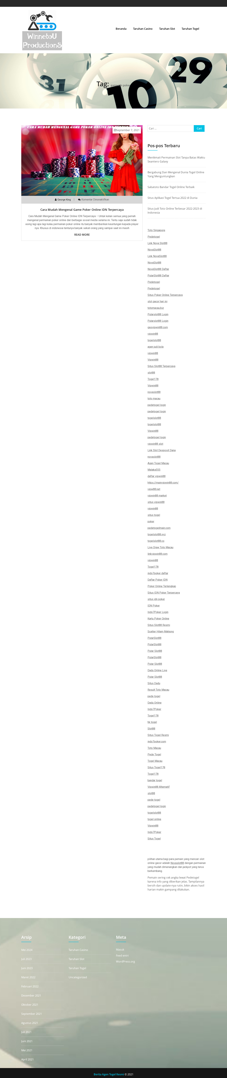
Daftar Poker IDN (158, 579)
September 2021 (31, 1014)
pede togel (154, 696)
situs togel (154, 515)
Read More (82, 234)
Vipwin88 (153, 359)
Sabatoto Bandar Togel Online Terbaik (171, 187)
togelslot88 (154, 340)
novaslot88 (154, 392)
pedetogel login (157, 405)
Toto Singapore (156, 230)
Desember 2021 (31, 995)
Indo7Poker (154, 709)
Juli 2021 (26, 1032)
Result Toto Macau (158, 689)
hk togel (152, 722)
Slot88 (151, 728)
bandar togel (155, 780)
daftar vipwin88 (157, 476)
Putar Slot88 (155, 651)
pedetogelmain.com (159, 528)
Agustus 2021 (29, 1023)
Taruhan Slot (167, 29)
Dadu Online (155, 702)
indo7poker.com (157, 741)
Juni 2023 (27, 968)
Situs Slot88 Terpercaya (161, 366)
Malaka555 (154, 469)
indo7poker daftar (158, 573)
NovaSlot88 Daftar (158, 269)
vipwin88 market (157, 495)
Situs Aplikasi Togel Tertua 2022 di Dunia (172, 198)
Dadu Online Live (157, 670)
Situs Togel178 (156, 767)
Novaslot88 (177, 863)
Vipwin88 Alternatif (159, 786)
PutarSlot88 (154, 638)
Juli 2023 (26, 959)
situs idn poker (156, 599)
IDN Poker (154, 605)
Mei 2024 (26, 950)
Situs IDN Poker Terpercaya (164, 592)
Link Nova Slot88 (157, 243)
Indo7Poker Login (158, 612)
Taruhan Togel (190, 29)
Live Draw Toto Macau (160, 547)
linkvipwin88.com (158, 553)
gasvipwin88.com (158, 327)
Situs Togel (154, 838)
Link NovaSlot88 (157, 256)
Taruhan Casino (143, 29)
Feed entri (122, 955)
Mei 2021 (26, 1050)
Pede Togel (154, 754)
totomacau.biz (156, 307)
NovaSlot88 (154, 249)
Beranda (121, 29)
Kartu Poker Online (158, 618)
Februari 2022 (30, 986)
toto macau (154, 398)
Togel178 (153, 379)
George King (64, 199)
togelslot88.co (156, 540)
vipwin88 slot (155, 443)
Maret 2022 (28, 977)
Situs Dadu (154, 683)
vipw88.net (154, 489)
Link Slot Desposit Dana (162, 450)
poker (151, 521)
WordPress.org (125, 961)
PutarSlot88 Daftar (158, 275)
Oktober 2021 (29, 1004)
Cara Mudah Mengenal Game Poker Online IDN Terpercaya (82, 210)
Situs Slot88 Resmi (159, 625)
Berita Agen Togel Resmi (109, 1074)
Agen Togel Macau (158, 463)
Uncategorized (78, 977)
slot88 (151, 372)
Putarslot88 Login (158, 314)
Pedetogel (154, 236)
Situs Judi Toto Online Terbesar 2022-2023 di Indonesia (175, 210)
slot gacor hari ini (157, 301)
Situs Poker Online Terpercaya (165, 295)
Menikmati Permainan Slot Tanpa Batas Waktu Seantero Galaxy (176, 159)
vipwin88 (153, 333)
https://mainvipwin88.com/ (163, 482)
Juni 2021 (27, 1041)
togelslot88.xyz (157, 534)
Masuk (120, 949)
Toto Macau (154, 748)
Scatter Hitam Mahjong (161, 631)
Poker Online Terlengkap (162, 586)
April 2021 (27, 1059)
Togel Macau (155, 761)
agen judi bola (156, 346)
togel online (154, 819)
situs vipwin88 (156, 502)
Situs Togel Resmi (158, 735)
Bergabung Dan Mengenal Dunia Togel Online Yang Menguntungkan (176, 174)
